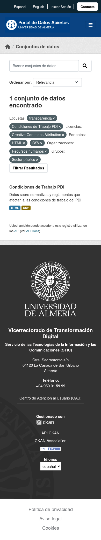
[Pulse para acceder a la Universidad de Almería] (50, 288)
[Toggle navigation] (90, 25)
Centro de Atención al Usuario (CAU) (50, 398)
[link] (87, 6)
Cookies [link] (50, 527)
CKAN (45, 422)
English (38, 6)
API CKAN (50, 432)
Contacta (88, 6)
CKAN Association (50, 440)
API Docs (32, 231)
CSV (26, 208)
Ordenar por (20, 82)
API (16, 231)
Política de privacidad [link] (50, 509)
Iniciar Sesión (61, 6)
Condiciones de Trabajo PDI (36, 187)
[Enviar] (85, 65)
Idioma (50, 459)
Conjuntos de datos (37, 46)
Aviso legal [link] (50, 518)
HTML (15, 208)
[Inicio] (7, 46)
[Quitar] (54, 118)
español (20, 6)
